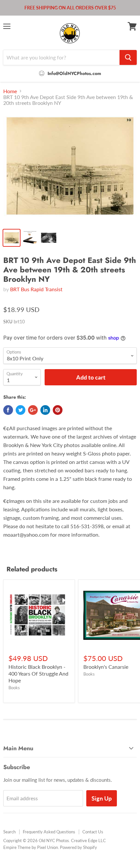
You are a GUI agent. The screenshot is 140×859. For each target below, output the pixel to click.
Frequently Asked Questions (49, 831)
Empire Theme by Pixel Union (30, 847)
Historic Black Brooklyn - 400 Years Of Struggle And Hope (38, 673)
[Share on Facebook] (8, 410)
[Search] (128, 57)
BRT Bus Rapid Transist (36, 289)
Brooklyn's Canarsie (105, 667)
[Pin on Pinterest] (58, 410)
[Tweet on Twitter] (20, 410)
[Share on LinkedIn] (45, 410)
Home (10, 91)
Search (9, 831)
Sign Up (101, 798)
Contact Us (92, 831)
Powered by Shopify (78, 847)
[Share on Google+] (33, 410)
